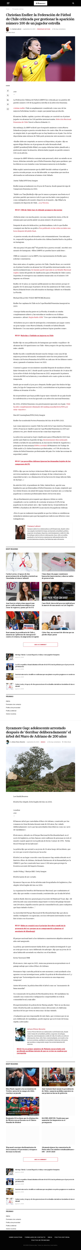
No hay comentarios (60, 29)
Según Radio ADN (36, 317)
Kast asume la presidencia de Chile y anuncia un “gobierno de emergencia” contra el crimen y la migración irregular (22, 634)
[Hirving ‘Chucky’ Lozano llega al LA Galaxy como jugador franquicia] (9, 657)
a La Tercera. (44, 203)
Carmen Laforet (16, 29)
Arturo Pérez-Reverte (18, 742)
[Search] (73, 3)
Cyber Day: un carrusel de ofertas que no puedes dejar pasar (58, 633)
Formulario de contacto (13, 704)
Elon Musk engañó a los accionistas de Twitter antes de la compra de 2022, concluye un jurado (21, 1091)
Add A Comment (40, 644)
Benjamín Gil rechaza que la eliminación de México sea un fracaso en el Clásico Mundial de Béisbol (22, 1120)
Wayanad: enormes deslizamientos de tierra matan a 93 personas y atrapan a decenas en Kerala (21, 1149)
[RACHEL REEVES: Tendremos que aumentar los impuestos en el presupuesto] (58, 1106)
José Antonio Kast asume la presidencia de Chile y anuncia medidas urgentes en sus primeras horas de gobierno (58, 1091)
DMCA (8, 701)
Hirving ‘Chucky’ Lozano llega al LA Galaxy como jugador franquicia (37, 655)
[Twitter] (8, 95)
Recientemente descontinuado (55, 440)
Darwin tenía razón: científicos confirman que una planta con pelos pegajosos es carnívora (45, 674)
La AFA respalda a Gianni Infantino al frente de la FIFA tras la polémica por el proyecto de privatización (44, 665)
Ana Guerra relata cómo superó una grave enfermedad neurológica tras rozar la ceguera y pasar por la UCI (20, 605)
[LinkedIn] (8, 100)
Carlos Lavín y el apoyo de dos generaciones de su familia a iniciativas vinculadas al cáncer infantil (22, 576)
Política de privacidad (13, 707)
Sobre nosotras (11, 714)
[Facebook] (8, 91)
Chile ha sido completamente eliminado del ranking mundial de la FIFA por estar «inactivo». (41, 407)
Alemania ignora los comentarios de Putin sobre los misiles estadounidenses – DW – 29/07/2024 (58, 1149)
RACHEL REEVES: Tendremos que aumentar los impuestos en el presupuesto (55, 1120)
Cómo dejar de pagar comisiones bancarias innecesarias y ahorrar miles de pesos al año (57, 576)
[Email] (8, 109)
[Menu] (8, 3)
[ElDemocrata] (40, 3)
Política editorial (11, 711)
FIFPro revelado (40, 446)
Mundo (43, 742)
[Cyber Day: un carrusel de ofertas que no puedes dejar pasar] (58, 620)
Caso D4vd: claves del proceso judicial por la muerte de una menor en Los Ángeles (58, 604)
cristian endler (19, 108)
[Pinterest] (8, 104)
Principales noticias (43, 29)
